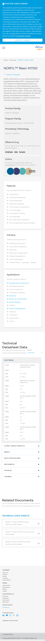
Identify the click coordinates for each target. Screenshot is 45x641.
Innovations (6, 600)
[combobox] (35, 352)
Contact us (6, 607)
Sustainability (7, 580)
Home (6, 60)
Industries (6, 598)
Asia (16, 152)
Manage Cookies (24, 36)
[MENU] (4, 47)
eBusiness (6, 602)
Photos (5, 589)
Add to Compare (13, 74)
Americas (9, 152)
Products (13, 60)
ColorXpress (9, 165)
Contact (5, 574)
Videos (5, 591)
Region (29, 350)
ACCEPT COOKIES (22, 40)
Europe (22, 152)
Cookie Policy (8, 634)
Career (5, 576)
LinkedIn (3, 615)
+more (32, 171)
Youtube (7, 615)
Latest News (6, 585)
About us (5, 572)
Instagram (17, 615)
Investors (5, 578)
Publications (6, 587)
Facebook (14, 615)
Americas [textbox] (31, 352)
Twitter (10, 615)
